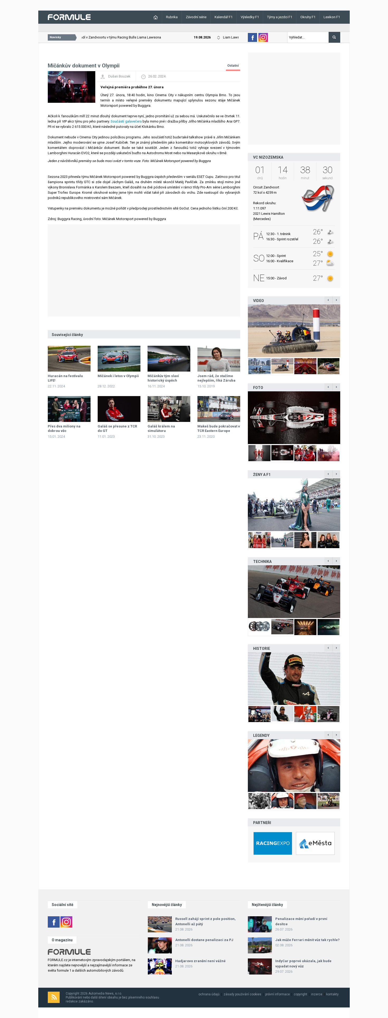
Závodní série (196, 17)
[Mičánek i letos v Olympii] (119, 359)
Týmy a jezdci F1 (279, 17)
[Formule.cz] (69, 17)
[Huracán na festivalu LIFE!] (69, 359)
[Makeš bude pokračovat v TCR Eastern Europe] (218, 409)
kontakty (332, 994)
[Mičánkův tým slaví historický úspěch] (169, 359)
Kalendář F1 (224, 17)
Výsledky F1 (250, 17)
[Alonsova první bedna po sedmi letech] (294, 678)
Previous (242, 331)
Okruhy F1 (307, 17)
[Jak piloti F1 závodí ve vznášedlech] (294, 330)
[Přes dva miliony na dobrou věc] (69, 409)
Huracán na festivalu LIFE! (65, 378)
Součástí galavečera (126, 121)
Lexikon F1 (332, 17)
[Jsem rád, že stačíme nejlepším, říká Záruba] (218, 359)
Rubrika (172, 17)
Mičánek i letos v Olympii (118, 376)
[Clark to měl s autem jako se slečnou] (294, 765)
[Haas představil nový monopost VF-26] (294, 417)
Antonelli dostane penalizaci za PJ (204, 940)
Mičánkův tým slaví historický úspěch (163, 378)
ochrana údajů (209, 994)
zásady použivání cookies (242, 994)
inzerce (316, 994)
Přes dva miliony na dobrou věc (64, 428)
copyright (300, 994)
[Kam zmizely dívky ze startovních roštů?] (294, 504)
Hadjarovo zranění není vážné (200, 961)
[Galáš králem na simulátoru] (169, 409)
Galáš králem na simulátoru (161, 428)
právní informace (277, 994)
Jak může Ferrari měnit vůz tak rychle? (307, 940)
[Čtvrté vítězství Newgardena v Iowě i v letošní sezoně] (294, 591)
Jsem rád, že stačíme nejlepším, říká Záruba (216, 378)
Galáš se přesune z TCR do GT (117, 428)
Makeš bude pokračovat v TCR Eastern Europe (218, 428)
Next (346, 331)
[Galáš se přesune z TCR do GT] (119, 409)
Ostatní (233, 65)
